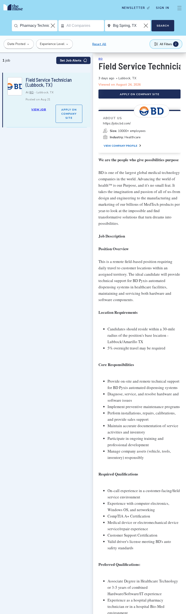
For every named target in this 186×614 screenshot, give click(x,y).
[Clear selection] (53, 25)
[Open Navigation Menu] (179, 8)
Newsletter (133, 8)
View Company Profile (120, 146)
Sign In (162, 8)
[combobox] (38, 25)
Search (163, 25)
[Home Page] (14, 8)
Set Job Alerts (70, 60)
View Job (38, 109)
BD (31, 92)
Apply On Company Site (69, 114)
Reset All (99, 44)
